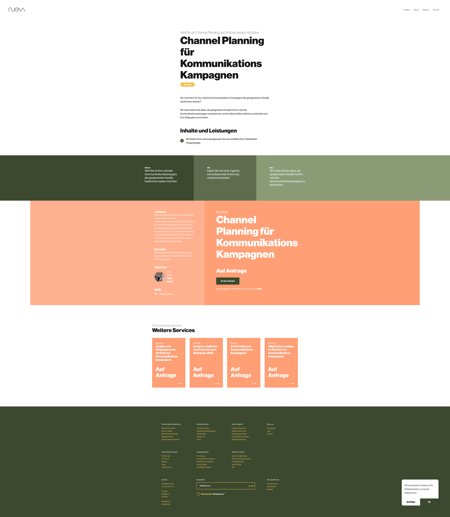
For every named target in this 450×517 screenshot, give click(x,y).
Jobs (269, 431)
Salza (163, 464)
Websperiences (167, 437)
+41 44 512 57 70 (167, 486)
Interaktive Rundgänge (205, 462)
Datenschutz (411, 493)
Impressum (165, 501)
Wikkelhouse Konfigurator (206, 431)
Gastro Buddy (202, 464)
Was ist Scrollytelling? (169, 434)
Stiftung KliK (201, 434)
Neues (416, 10)
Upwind (164, 462)
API (233, 467)
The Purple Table (203, 428)
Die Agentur (271, 428)
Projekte (406, 10)
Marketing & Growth (239, 434)
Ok (429, 502)
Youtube (164, 491)
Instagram (165, 494)
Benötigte (411, 502)
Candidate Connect (204, 467)
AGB (259, 289)
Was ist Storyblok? (168, 428)
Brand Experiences (239, 431)
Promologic (165, 456)
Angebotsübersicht (239, 428)
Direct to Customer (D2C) (241, 459)
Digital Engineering (239, 439)
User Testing (236, 464)
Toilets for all (166, 467)
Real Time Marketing (239, 456)
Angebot (425, 10)
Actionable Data (238, 462)
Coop (199, 439)
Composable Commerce (170, 439)
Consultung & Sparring (240, 437)
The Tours (165, 459)
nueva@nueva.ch (167, 484)
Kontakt (436, 10)
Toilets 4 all (201, 437)
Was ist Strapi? (167, 431)
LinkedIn (164, 497)
